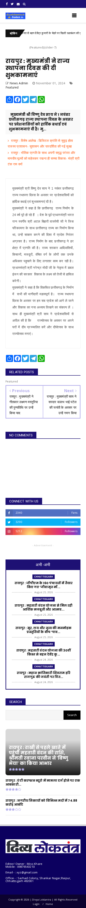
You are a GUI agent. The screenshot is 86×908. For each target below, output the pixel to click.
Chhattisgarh (43, 576)
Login (36, 904)
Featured (12, 87)
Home (49, 904)
